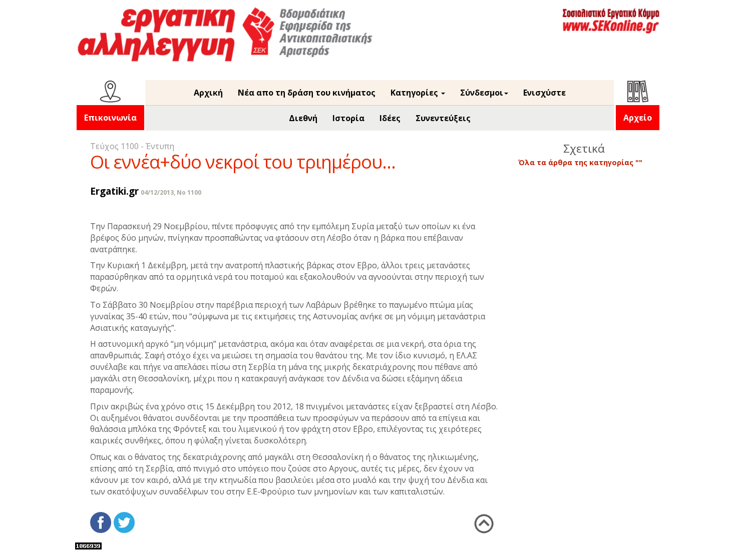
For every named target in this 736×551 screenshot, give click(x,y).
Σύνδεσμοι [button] (481, 92)
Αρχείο (637, 117)
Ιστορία (348, 118)
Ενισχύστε (544, 92)
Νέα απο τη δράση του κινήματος (307, 92)
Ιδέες (390, 118)
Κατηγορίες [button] (415, 92)
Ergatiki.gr (114, 191)
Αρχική (208, 92)
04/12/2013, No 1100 (171, 192)
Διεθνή (303, 118)
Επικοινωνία (110, 117)
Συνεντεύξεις (443, 118)
